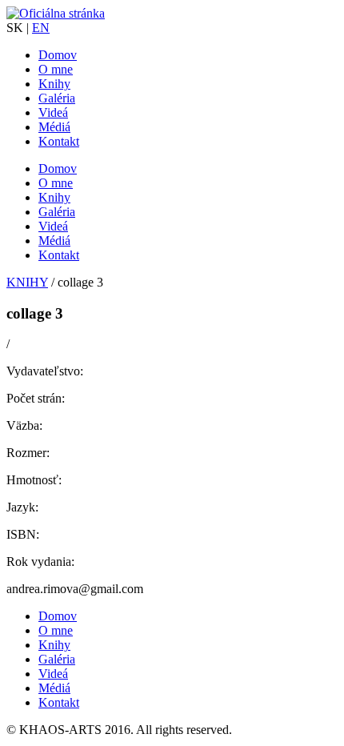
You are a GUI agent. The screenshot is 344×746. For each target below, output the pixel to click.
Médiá (54, 127)
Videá (53, 112)
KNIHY (27, 282)
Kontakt (58, 141)
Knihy (54, 83)
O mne (55, 69)
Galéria (56, 98)
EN (41, 27)
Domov (57, 55)
